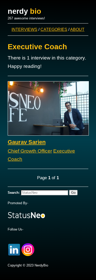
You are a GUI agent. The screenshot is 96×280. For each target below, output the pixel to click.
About (77, 29)
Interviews (24, 29)
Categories (53, 29)
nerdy (24, 11)
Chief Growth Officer (30, 151)
